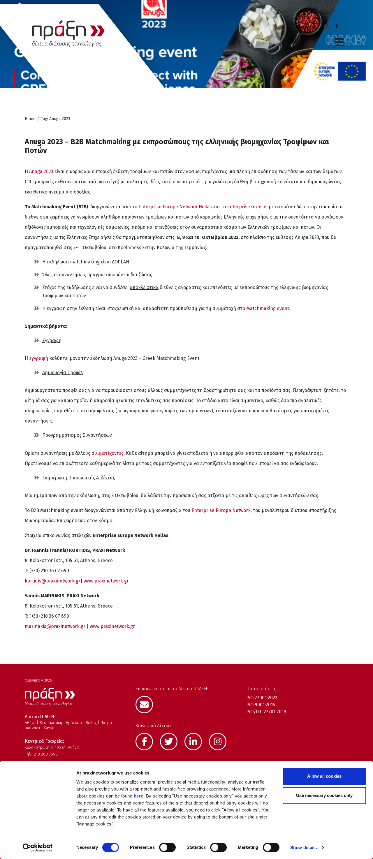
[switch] (167, 847)
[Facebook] (147, 741)
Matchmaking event (267, 308)
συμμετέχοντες (108, 453)
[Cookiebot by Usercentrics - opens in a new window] (37, 847)
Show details (303, 847)
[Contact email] (147, 704)
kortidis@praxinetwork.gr (52, 581)
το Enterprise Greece (243, 207)
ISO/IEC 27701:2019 (266, 711)
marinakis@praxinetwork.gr (55, 626)
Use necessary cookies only (324, 795)
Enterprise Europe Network (221, 510)
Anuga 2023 (41, 171)
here (138, 795)
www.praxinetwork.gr (106, 581)
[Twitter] (171, 741)
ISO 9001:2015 (260, 704)
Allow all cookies (324, 776)
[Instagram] (220, 741)
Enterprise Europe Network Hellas (175, 207)
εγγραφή (38, 358)
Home (30, 118)
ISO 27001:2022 (261, 697)
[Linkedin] (196, 741)
